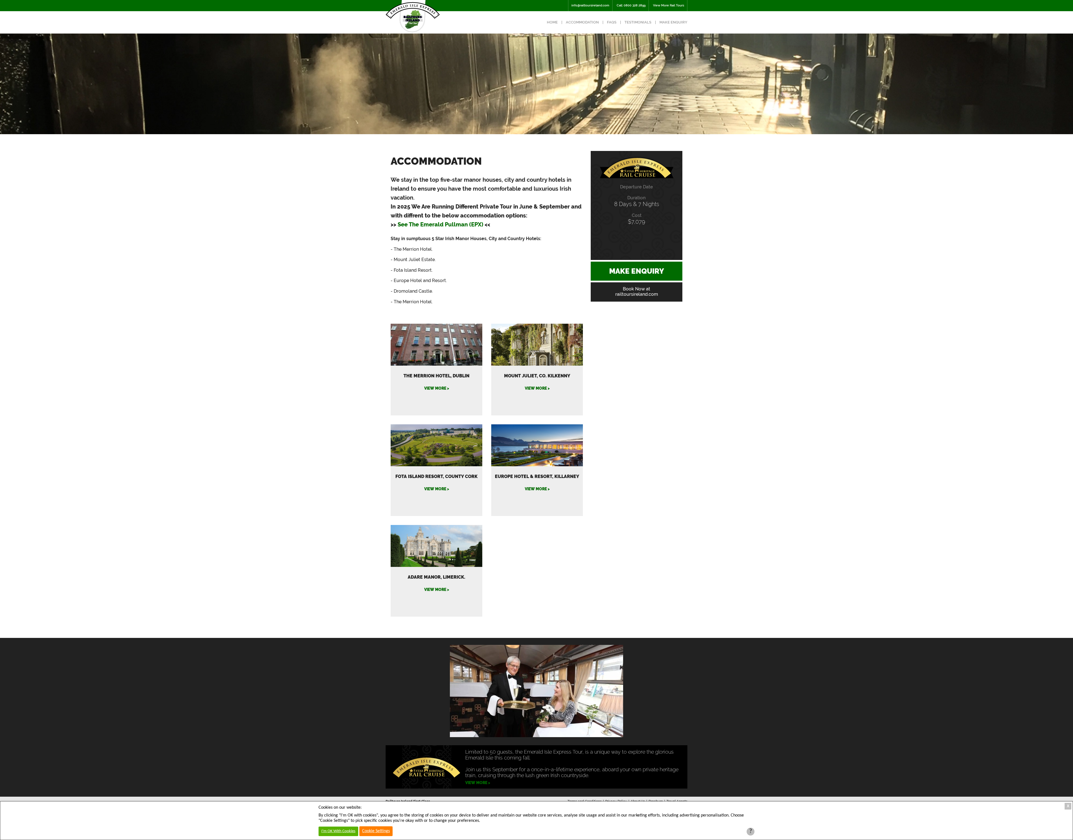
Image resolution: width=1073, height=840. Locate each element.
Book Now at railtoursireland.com (636, 291)
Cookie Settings (376, 831)
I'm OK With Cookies (338, 831)
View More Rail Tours (668, 5)
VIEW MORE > (436, 388)
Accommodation (582, 22)
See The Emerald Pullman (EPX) (440, 224)
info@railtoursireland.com (590, 5)
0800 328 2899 (634, 5)
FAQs (611, 22)
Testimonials (638, 22)
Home (552, 22)
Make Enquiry (673, 22)
